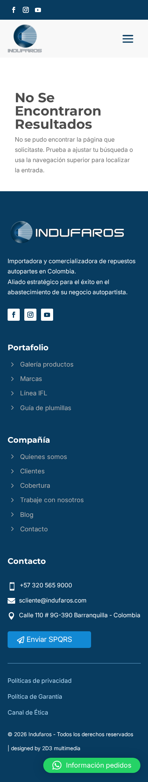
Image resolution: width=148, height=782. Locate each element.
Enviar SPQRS (49, 639)
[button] (91, 765)
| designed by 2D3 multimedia (44, 748)
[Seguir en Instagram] (26, 10)
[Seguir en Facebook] (14, 10)
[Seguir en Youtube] (38, 10)
